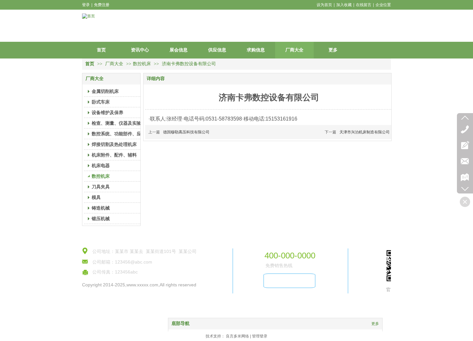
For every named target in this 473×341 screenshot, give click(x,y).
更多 (375, 324)
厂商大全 (115, 63)
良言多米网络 (237, 336)
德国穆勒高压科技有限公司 (186, 132)
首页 (89, 63)
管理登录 (259, 336)
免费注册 (101, 5)
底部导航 (181, 323)
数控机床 (142, 63)
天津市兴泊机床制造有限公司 (364, 132)
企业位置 (383, 5)
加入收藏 (344, 5)
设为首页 (324, 5)
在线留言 (363, 5)
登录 (86, 5)
